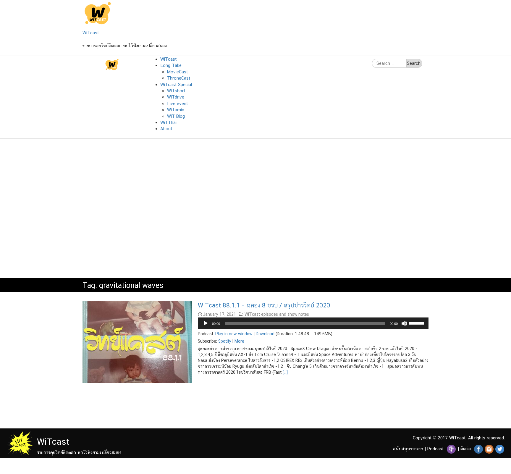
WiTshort (176, 90)
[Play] (205, 323)
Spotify (224, 341)
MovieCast (177, 71)
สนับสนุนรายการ (408, 448)
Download (265, 333)
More (239, 341)
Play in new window (234, 333)
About (166, 128)
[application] (313, 323)
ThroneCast (178, 77)
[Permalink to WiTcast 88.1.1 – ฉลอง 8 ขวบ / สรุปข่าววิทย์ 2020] (137, 341)
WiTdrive (175, 96)
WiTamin (175, 109)
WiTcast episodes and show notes (277, 314)
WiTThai (168, 122)
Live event (177, 103)
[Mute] (404, 323)
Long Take (171, 65)
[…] (285, 372)
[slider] (417, 322)
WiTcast (91, 32)
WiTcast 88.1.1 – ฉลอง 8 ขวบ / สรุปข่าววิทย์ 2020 (264, 305)
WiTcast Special (176, 84)
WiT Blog (176, 116)
